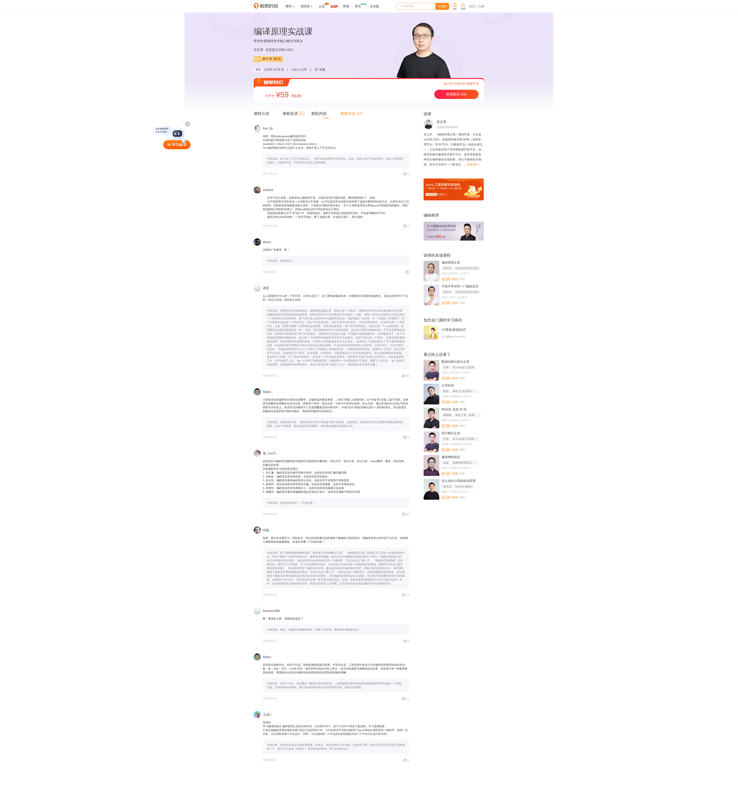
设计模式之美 (451, 433)
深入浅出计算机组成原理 (458, 480)
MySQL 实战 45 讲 (454, 409)
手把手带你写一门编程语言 (460, 286)
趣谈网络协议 (451, 457)
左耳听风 (448, 385)
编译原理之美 (451, 262)
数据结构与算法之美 (455, 361)
